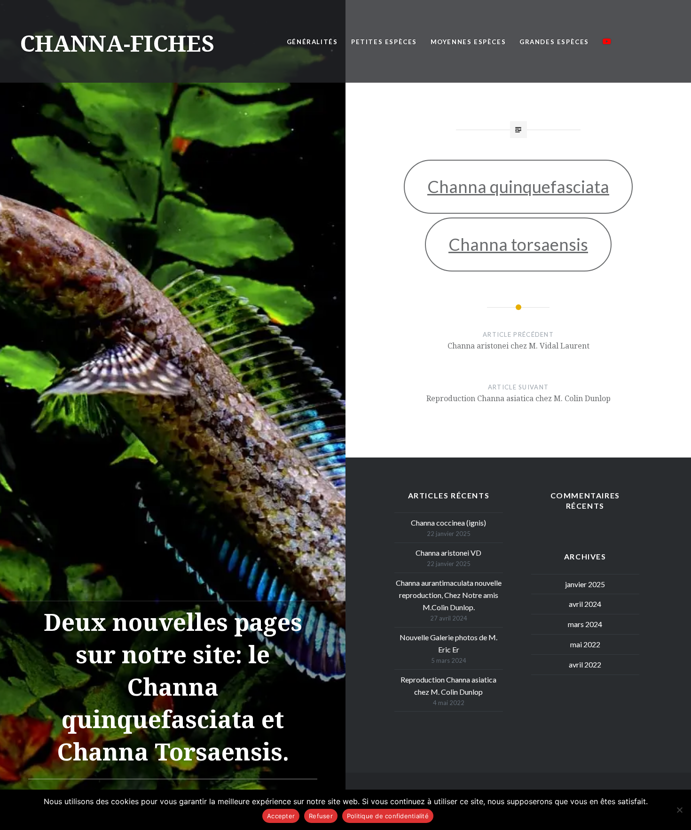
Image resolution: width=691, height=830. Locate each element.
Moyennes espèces (468, 42)
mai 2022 (585, 644)
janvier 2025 (585, 584)
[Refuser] (679, 809)
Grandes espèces (554, 42)
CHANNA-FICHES (117, 43)
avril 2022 (585, 664)
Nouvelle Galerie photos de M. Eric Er (448, 643)
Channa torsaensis (518, 244)
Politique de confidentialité (388, 816)
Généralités (312, 42)
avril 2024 (585, 603)
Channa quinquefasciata (518, 186)
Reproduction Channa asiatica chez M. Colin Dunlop (448, 685)
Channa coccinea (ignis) (448, 522)
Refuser (321, 816)
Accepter (281, 816)
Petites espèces (384, 42)
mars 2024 (585, 624)
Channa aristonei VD (448, 552)
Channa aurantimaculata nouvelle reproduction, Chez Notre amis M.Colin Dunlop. (449, 595)
